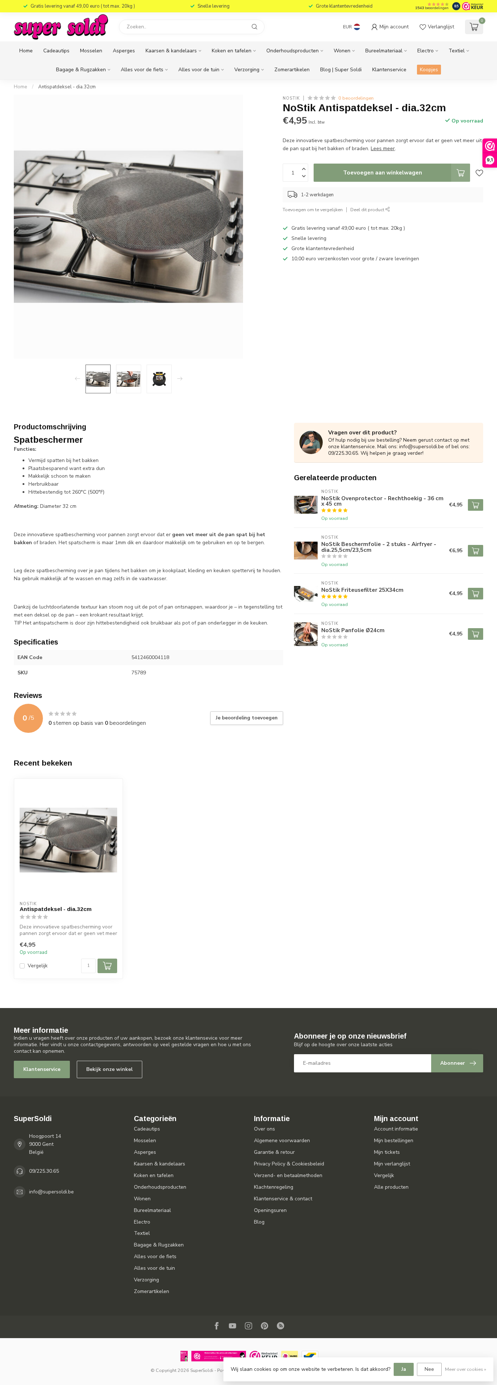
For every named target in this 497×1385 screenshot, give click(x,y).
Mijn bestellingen (393, 1140)
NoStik (291, 98)
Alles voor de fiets (142, 69)
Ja (403, 1369)
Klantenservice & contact (283, 1198)
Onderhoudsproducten (292, 50)
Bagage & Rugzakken (81, 69)
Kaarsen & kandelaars (171, 50)
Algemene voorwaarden (282, 1140)
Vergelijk (38, 965)
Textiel (457, 50)
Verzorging (246, 69)
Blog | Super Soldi (341, 69)
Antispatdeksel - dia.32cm (67, 87)
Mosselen (91, 50)
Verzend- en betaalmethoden (288, 1175)
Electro (425, 50)
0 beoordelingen (356, 98)
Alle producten (391, 1187)
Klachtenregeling (273, 1187)
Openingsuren (270, 1210)
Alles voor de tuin (198, 69)
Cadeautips (56, 50)
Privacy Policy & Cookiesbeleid (289, 1163)
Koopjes (429, 69)
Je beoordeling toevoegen (247, 718)
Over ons (264, 1128)
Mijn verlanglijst (392, 1163)
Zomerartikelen (292, 69)
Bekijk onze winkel (109, 1069)
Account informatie (396, 1128)
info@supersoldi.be (51, 1191)
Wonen (342, 50)
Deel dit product (367, 209)
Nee (429, 1369)
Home (26, 50)
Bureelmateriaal (383, 50)
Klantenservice (389, 69)
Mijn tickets (387, 1152)
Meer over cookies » (465, 1369)
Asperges (124, 50)
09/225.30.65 (44, 1171)
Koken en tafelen (231, 50)
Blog (259, 1222)
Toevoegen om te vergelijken (313, 209)
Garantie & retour (274, 1152)
